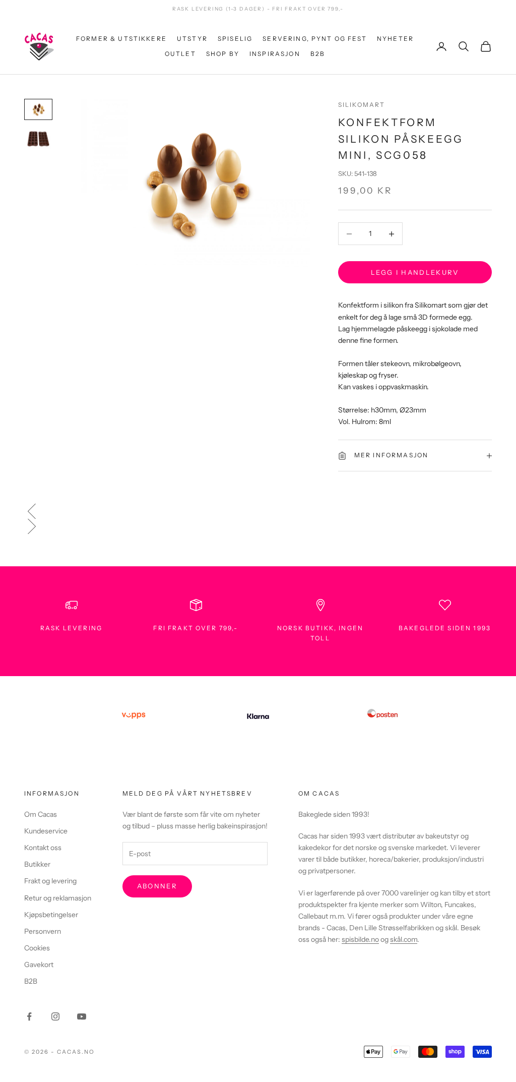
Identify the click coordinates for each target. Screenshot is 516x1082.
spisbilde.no (360, 939)
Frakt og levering (50, 880)
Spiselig (235, 38)
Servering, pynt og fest (315, 38)
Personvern (42, 931)
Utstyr (192, 38)
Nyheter (395, 38)
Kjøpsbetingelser (51, 914)
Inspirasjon (274, 53)
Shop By (222, 53)
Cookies (37, 947)
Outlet (180, 53)
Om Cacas (40, 814)
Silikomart (361, 104)
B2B (317, 53)
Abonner (157, 886)
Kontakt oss (42, 847)
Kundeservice (46, 830)
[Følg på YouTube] (82, 1016)
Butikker (37, 864)
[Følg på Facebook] (29, 1016)
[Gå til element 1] (38, 109)
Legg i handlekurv (415, 272)
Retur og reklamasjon (57, 898)
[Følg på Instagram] (55, 1016)
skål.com (403, 939)
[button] (258, 511)
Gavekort (38, 964)
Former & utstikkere (121, 38)
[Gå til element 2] (38, 139)
